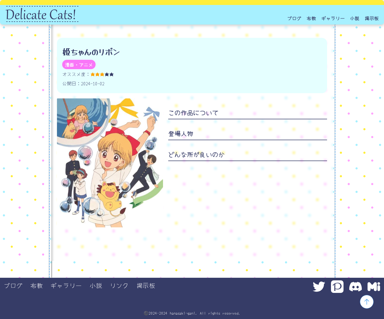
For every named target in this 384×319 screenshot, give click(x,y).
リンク (119, 285)
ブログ (294, 18)
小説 (354, 18)
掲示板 (372, 18)
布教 (311, 18)
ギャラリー (333, 18)
